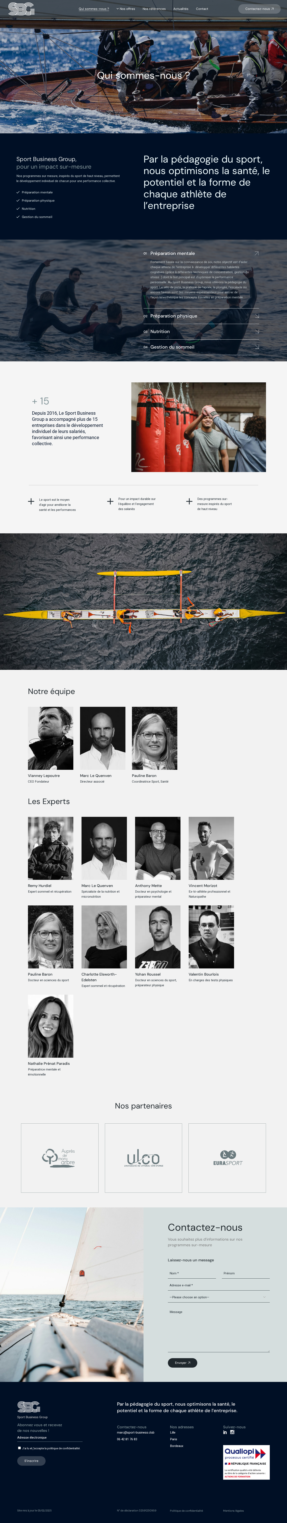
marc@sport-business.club (135, 1432)
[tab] (201, 253)
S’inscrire (31, 1461)
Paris (173, 1439)
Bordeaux (176, 1446)
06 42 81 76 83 (127, 1439)
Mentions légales (233, 1511)
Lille (172, 1432)
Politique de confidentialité (186, 1511)
